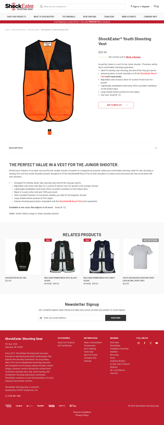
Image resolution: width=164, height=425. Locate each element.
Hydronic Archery (117, 361)
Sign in (136, 6)
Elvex (112, 358)
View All (113, 373)
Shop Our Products (16, 16)
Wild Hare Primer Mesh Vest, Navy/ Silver (99, 279)
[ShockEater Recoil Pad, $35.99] (23, 256)
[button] (132, 57)
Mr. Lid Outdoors (117, 370)
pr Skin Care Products (120, 364)
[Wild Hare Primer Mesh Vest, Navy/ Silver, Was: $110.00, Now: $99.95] (101, 256)
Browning (114, 355)
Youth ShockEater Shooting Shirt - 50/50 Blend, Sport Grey (139, 279)
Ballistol (113, 367)
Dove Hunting (89, 16)
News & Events (129, 16)
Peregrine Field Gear (119, 348)
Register (146, 6)
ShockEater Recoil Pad (15, 278)
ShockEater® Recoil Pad (70, 201)
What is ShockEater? (44, 16)
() (157, 6)
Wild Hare (114, 342)
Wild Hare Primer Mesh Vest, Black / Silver (60, 279)
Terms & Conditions (82, 412)
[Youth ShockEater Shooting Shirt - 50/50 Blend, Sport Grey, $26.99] (140, 256)
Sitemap (87, 361)
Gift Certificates (65, 345)
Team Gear (109, 16)
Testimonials (68, 16)
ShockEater (115, 345)
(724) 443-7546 (14, 396)
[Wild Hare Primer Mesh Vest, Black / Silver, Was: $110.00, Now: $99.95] (62, 256)
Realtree (114, 352)
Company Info (150, 16)
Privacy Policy (82, 415)
